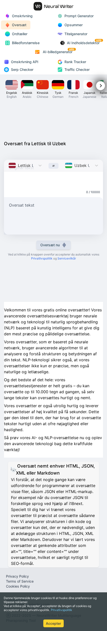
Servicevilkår (66, 258)
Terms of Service (20, 581)
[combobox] (9, 165)
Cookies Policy (18, 586)
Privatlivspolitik (61, 610)
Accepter (53, 623)
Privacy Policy (17, 576)
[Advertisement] (53, 119)
